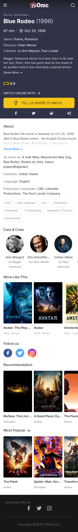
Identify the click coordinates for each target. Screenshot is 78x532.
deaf (7, 202)
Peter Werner (27, 45)
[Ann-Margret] (15, 244)
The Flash (10, 481)
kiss (44, 202)
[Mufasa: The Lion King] (17, 391)
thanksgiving (32, 210)
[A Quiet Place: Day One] (48, 391)
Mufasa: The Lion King (17, 416)
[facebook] (7, 356)
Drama (18, 39)
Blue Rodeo (21, 14)
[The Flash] (17, 457)
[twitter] (20, 356)
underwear (11, 210)
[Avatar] (48, 302)
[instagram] (32, 356)
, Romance (30, 39)
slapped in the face (59, 210)
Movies (7, 14)
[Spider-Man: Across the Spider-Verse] (48, 457)
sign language (26, 202)
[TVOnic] (39, 5)
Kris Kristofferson (39, 257)
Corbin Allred (63, 257)
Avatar (38, 327)
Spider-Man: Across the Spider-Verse (48, 481)
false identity (13, 218)
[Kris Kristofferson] (39, 244)
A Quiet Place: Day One (48, 416)
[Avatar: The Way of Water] (17, 302)
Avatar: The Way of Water (17, 327)
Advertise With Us (17, 502)
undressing (60, 202)
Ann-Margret (15, 257)
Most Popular (14, 430)
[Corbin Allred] (63, 244)
